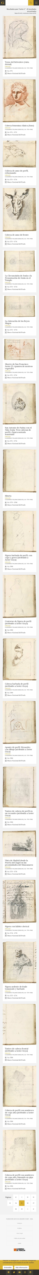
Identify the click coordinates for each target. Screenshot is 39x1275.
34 (16, 1203)
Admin (19, 1243)
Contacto (19, 1223)
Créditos (19, 1228)
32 (33, 1197)
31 (27, 1197)
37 (33, 1203)
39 (21, 1209)
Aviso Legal (20, 1233)
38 (16, 1209)
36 (27, 1203)
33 (10, 1203)
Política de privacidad (19, 1238)
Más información (21, 1267)
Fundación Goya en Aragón (15, 1219)
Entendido (8, 1267)
